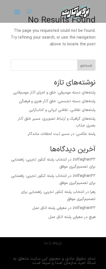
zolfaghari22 (84, 160)
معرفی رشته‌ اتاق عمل (49, 208)
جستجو (86, 65)
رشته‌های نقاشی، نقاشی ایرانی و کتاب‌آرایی (62, 110)
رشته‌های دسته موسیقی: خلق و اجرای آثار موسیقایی (54, 92)
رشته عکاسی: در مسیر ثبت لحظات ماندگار (62, 134)
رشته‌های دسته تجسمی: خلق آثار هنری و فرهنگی (57, 101)
